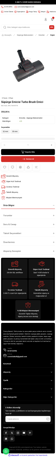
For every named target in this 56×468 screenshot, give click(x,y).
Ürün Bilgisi (8, 205)
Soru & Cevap (9, 224)
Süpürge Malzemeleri (34, 118)
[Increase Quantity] (52, 145)
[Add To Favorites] (4, 167)
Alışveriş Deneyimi (12, 251)
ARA (51, 27)
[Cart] (52, 19)
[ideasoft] (13, 455)
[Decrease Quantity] (3, 145)
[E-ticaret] (28, 455)
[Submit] (48, 419)
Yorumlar (7, 215)
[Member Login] (45, 19)
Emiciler (22, 118)
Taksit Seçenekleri (12, 233)
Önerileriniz (9, 242)
